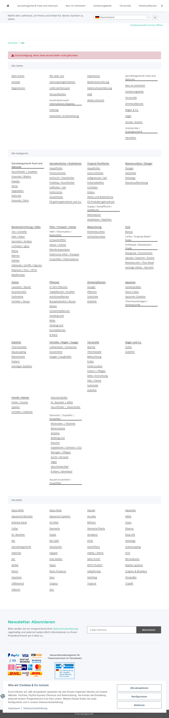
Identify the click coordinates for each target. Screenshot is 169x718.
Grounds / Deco (20, 200)
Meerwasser (94, 214)
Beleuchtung (94, 356)
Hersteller (130, 137)
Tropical (91, 583)
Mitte (52, 320)
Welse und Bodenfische (100, 196)
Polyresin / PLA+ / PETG (24, 269)
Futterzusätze (94, 366)
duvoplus (92, 534)
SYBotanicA (18, 583)
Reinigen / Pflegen (61, 452)
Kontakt (16, 81)
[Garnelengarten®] (8, 5)
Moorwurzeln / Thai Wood (139, 262)
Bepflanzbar (18, 274)
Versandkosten (58, 94)
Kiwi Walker (56, 558)
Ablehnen (139, 705)
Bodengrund (58, 437)
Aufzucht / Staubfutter (62, 177)
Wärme (91, 347)
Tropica (54, 583)
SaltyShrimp (94, 571)
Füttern (16, 361)
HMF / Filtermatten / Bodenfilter (61, 233)
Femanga (130, 177)
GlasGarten (56, 546)
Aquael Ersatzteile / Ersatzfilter (60, 481)
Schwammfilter (58, 239)
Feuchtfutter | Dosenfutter (65, 407)
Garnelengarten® (21, 546)
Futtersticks (56, 192)
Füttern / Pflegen (96, 370)
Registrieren (18, 88)
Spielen (16, 407)
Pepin (53, 565)
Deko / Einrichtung (97, 375)
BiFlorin (91, 522)
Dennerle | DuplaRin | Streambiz (62, 417)
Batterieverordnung (98, 81)
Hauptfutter (56, 168)
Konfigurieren (139, 696)
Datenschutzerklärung (35, 708)
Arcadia (91, 516)
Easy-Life (130, 534)
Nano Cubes (132, 291)
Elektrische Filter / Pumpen (64, 254)
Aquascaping (19, 351)
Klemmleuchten (96, 231)
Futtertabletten (95, 182)
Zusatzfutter (56, 196)
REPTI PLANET (94, 565)
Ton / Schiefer (19, 231)
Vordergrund (57, 315)
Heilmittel (130, 173)
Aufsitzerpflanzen (59, 296)
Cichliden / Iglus (20, 246)
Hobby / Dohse (95, 552)
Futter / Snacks (20, 402)
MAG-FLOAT (93, 558)
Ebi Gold (54, 540)
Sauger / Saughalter (60, 356)
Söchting (92, 577)
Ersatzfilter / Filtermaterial (64, 259)
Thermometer (19, 347)
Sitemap (54, 109)
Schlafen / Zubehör (22, 411)
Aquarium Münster (22, 516)
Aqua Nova (56, 510)
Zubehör (92, 301)
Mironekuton (132, 558)
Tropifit (129, 583)
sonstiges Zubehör (22, 366)
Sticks (15, 186)
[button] (160, 6)
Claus (128, 522)
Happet (54, 552)
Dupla (53, 534)
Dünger (129, 168)
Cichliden (92, 187)
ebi (13, 540)
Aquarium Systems (60, 516)
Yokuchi (16, 589)
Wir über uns (57, 75)
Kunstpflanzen (58, 330)
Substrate (92, 296)
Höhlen (15, 260)
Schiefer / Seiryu (21, 301)
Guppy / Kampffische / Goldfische (99, 208)
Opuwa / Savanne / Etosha (139, 257)
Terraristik (125, 5)
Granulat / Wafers (21, 176)
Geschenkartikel (59, 466)
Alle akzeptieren (139, 687)
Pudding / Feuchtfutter (62, 182)
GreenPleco (93, 546)
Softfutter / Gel (58, 187)
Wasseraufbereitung (136, 182)
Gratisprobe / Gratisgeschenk (133, 130)
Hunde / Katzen (133, 122)
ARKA (128, 516)
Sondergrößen (133, 286)
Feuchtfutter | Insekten (24, 171)
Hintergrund (56, 325)
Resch (15, 571)
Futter (90, 361)
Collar (15, 528)
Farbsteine (17, 296)
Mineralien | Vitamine (63, 423)
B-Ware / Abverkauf (61, 471)
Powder (16, 181)
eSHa (90, 540)
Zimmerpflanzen (148, 5)
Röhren (16, 255)
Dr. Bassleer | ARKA (62, 402)
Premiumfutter (58, 173)
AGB (89, 94)
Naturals (16, 195)
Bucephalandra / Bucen (63, 301)
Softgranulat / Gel (97, 177)
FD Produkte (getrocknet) (100, 201)
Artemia (55, 433)
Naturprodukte (59, 397)
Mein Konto (18, 75)
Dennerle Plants (96, 528)
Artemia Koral (19, 522)
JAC (13, 558)
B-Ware (54, 334)
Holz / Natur (18, 236)
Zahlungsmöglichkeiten (62, 81)
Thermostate (94, 351)
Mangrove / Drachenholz (138, 253)
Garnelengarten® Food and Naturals (37, 5)
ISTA (127, 552)
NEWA (15, 565)
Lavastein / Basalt (21, 286)
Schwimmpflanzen (60, 310)
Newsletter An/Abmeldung (64, 115)
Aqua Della (18, 510)
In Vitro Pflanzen (59, 286)
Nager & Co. (131, 109)
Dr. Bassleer (18, 534)
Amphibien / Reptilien (99, 219)
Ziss (52, 589)
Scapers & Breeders (136, 571)
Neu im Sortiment (75, 5)
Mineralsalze (58, 428)
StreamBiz (130, 577)
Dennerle (55, 528)
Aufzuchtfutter (95, 173)
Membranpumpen (60, 249)
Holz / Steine (94, 380)
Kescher (55, 442)
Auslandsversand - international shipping (62, 102)
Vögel (128, 115)
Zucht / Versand (59, 457)
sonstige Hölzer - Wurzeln (139, 267)
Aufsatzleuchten (96, 236)
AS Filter (54, 522)
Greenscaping (133, 546)
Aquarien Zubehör (135, 296)
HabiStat (16, 552)
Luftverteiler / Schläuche (63, 347)
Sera (52, 577)
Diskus (91, 192)
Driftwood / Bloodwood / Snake (138, 246)
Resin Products (58, 571)
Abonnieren (148, 629)
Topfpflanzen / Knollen (62, 291)
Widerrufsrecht (95, 100)
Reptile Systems (134, 565)
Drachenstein (19, 291)
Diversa (129, 528)
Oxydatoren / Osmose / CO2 (66, 447)
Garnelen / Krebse (22, 241)
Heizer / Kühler (58, 244)
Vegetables (18, 190)
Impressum (14, 708)
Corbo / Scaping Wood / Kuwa (138, 238)
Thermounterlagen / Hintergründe (136, 303)
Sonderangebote (102, 5)
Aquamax (130, 510)
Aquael (91, 510)
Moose (53, 306)
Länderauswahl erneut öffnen (146, 25)
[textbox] (121, 17)
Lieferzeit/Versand (60, 88)
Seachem (17, 577)
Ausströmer (56, 351)
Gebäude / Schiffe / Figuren (27, 265)
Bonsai (129, 231)
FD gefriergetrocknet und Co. (65, 201)
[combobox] (121, 17)
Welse (15, 250)
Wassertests (18, 356)
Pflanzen (92, 291)
